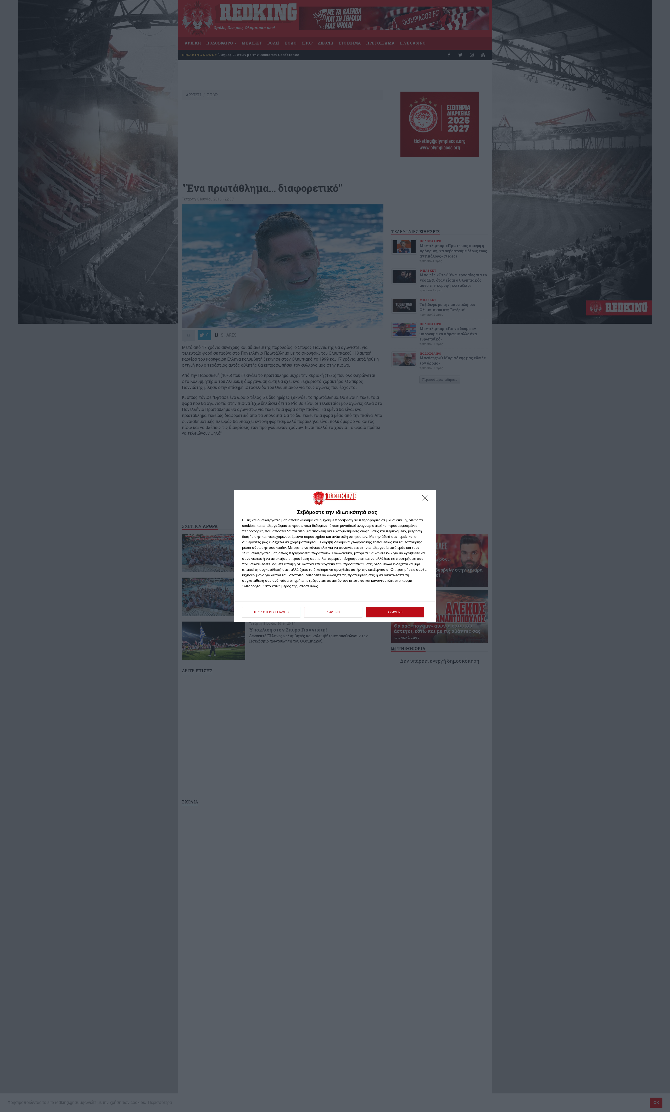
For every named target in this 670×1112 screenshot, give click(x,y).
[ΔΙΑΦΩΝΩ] (426, 499)
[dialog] (335, 556)
